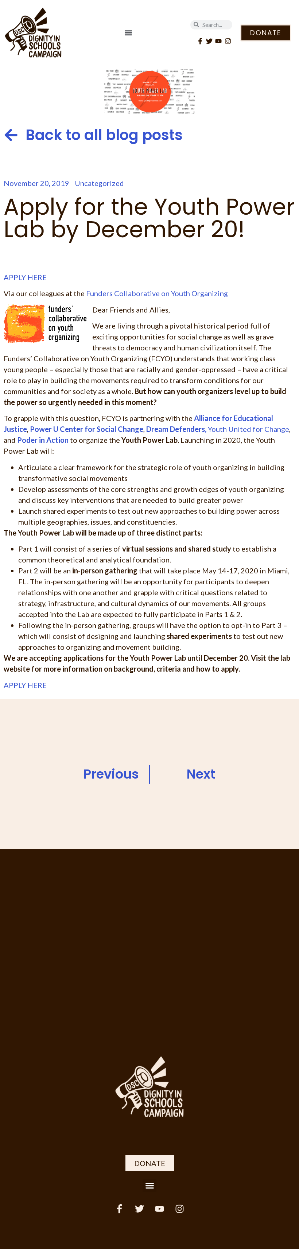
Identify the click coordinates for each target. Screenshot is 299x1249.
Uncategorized (99, 183)
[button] (128, 33)
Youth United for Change (248, 429)
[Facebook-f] (200, 41)
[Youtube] (218, 41)
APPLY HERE (25, 277)
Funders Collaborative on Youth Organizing (157, 293)
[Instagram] (227, 41)
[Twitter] (209, 41)
